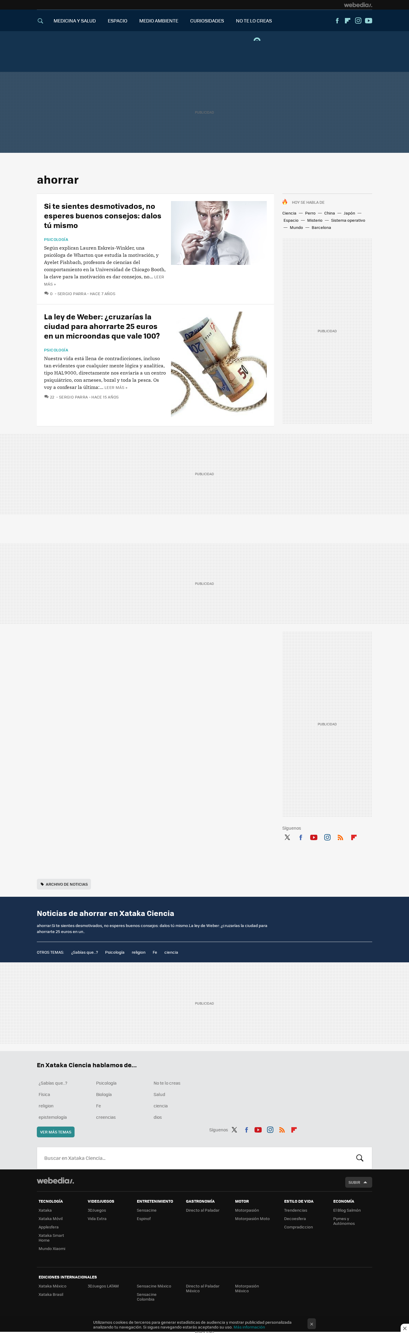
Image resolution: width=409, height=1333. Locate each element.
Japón (349, 213)
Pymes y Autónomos (344, 1221)
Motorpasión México (247, 1288)
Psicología (56, 239)
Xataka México (52, 1286)
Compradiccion (298, 1227)
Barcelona (321, 227)
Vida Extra (97, 1218)
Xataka (45, 1210)
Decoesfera (295, 1218)
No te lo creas (167, 1083)
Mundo (296, 227)
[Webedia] (358, 4)
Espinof (144, 1218)
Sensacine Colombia (147, 1296)
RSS (340, 836)
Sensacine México (154, 1286)
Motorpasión (247, 1210)
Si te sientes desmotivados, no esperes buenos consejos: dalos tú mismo (102, 215)
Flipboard (347, 20)
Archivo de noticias (67, 884)
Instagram (358, 20)
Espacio (291, 220)
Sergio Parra (71, 293)
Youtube (368, 20)
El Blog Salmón (347, 1210)
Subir (354, 1182)
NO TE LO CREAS (254, 20)
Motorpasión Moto (252, 1218)
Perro (310, 213)
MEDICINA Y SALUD (75, 20)
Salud (159, 1094)
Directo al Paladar (202, 1210)
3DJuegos (97, 1210)
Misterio (314, 220)
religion (139, 952)
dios (158, 1117)
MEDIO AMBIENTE (158, 20)
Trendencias (295, 1210)
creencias (106, 1117)
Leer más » (115, 387)
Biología (104, 1094)
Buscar (360, 1158)
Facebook (337, 20)
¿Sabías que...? (84, 952)
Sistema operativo (348, 220)
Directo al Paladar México (202, 1288)
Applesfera (49, 1227)
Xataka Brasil (51, 1294)
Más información (249, 1327)
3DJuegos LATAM (103, 1286)
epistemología (53, 1117)
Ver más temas (55, 1132)
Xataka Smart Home (51, 1237)
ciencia (171, 952)
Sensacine (147, 1210)
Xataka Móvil (51, 1218)
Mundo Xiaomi (52, 1248)
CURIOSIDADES (207, 20)
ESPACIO (117, 20)
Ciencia (289, 213)
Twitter (287, 836)
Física (44, 1094)
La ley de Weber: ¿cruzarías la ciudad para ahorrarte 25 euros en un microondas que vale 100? (102, 326)
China (329, 213)
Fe (155, 952)
